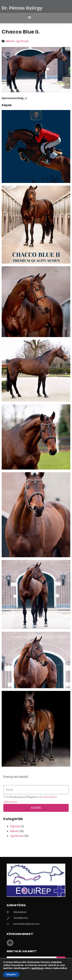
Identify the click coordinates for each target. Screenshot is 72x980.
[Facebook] (10, 942)
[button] (29, 17)
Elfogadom (11, 974)
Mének (10, 41)
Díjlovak (15, 826)
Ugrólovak (22, 41)
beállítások (38, 968)
